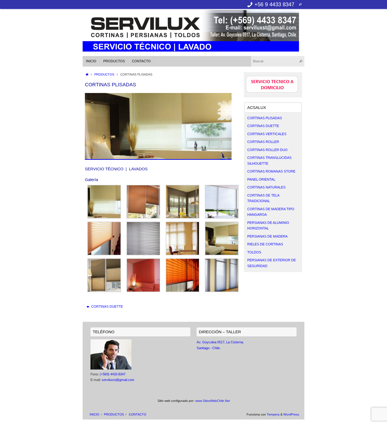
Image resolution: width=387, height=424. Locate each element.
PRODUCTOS (104, 74)
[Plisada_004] (104, 254)
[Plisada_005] (143, 254)
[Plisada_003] (222, 217)
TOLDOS (254, 252)
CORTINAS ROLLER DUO (267, 150)
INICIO (94, 414)
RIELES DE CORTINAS (265, 244)
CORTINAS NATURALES (266, 187)
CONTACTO (137, 414)
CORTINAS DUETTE (106, 306)
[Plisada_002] (182, 217)
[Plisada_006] (182, 254)
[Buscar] (300, 4)
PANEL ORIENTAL (261, 179)
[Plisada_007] (222, 254)
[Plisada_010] (182, 291)
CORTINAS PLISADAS (264, 118)
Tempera (273, 414)
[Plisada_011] (222, 291)
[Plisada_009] (143, 291)
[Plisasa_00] (104, 217)
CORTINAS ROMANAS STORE (271, 171)
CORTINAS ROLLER (263, 142)
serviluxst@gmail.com (118, 380)
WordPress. (291, 414)
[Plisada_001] (143, 217)
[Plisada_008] (104, 291)
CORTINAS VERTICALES (266, 134)
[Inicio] (87, 74)
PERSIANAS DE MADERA (267, 236)
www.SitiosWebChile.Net (212, 400)
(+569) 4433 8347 (112, 374)
